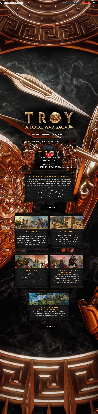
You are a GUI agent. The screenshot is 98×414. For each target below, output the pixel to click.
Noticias (76, 2)
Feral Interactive (1, 3)
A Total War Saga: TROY (17, 2)
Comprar (86, 2)
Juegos (8, 2)
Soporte (65, 2)
